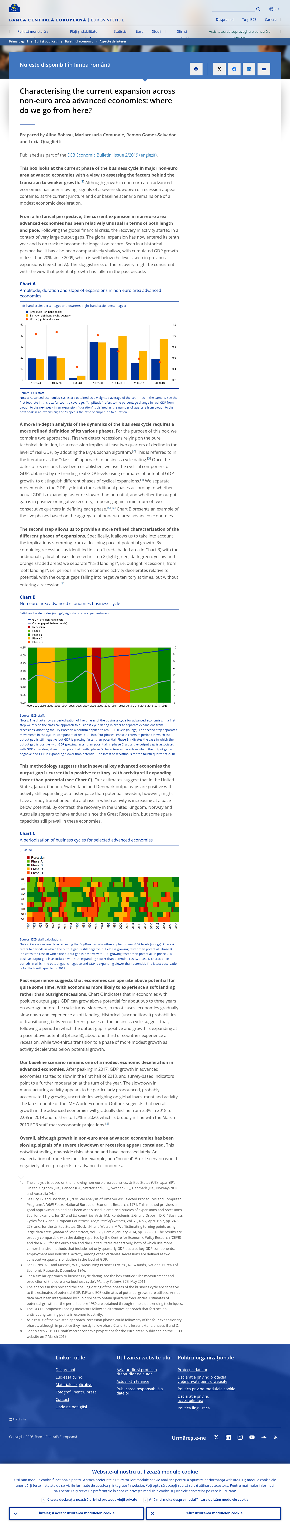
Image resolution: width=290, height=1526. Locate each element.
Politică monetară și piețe (33, 35)
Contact (62, 1400)
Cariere (271, 20)
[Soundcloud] (264, 1437)
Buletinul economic (79, 41)
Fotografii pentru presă (76, 1392)
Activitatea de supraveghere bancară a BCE (239, 35)
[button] (266, 9)
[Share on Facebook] (234, 69)
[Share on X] (219, 69)
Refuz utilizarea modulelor (213, 1513)
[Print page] (196, 69)
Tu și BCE (249, 20)
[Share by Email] (264, 69)
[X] (216, 1437)
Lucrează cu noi (69, 1377)
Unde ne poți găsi (71, 1407)
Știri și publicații (182, 35)
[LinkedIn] (228, 1437)
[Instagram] (240, 1437)
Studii (156, 32)
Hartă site (19, 1419)
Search (258, 9)
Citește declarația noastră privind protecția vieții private (92, 1500)
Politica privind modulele (206, 1389)
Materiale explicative (74, 1385)
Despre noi (225, 20)
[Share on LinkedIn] (249, 69)
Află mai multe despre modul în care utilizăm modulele (198, 1500)
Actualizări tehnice (133, 1382)
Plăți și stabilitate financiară (83, 35)
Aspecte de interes (113, 41)
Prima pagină (18, 41)
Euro (140, 32)
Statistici (120, 32)
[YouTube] (252, 1437)
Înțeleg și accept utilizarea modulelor (76, 1513)
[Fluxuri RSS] (276, 1437)
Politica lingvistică (194, 1408)
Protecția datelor (192, 1370)
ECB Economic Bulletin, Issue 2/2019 (102, 155)
